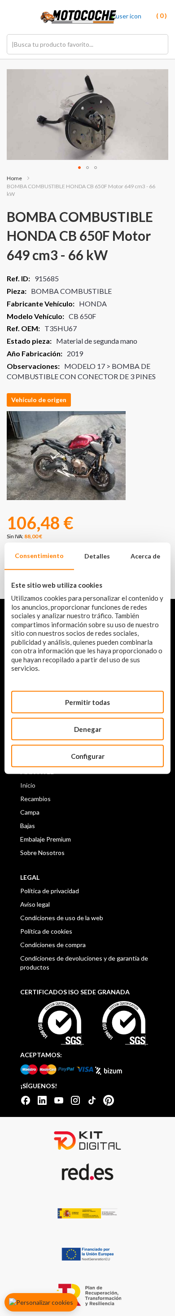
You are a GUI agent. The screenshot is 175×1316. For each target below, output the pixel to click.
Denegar (87, 729)
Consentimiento (39, 555)
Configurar (88, 756)
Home (14, 178)
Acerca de (145, 555)
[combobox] (87, 44)
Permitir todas (87, 702)
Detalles (97, 555)
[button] (79, 167)
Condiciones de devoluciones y (64, 958)
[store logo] (78, 17)
